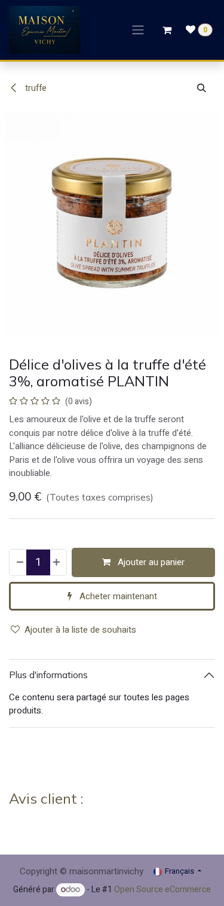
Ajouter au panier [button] (150, 562)
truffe (35, 87)
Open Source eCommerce (162, 889)
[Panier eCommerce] (167, 30)
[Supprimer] (19, 562)
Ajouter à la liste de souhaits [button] (80, 629)
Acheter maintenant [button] (117, 596)
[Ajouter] (57, 562)
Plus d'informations (48, 675)
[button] (201, 88)
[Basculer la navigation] (138, 30)
